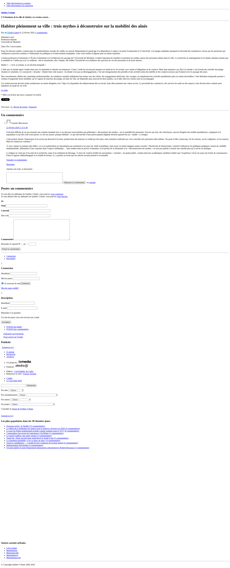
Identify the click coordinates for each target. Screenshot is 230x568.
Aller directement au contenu (18, 3)
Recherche (10, 354)
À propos (10, 352)
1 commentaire (41, 32)
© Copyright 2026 (14, 381)
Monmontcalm (12, 553)
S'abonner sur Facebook (13, 334)
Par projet (5, 404)
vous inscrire (62, 196)
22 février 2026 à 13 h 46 (17, 127)
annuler (92, 182)
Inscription (10, 258)
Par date (4, 390)
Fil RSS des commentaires (17, 329)
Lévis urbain (11, 548)
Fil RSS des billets (14, 327)
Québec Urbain (8, 12)
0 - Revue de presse (19, 107)
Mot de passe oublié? (10, 288)
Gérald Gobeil (13, 32)
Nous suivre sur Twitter (13, 337)
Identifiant (5, 273)
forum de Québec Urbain (22, 409)
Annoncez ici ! (8, 347)
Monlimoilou (11, 550)
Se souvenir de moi (12, 283)
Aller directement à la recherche (19, 6)
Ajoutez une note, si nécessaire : (19, 169)
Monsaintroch (12, 555)
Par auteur (5, 399)
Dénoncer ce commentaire (74, 183)
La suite (4, 90)
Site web (4, 215)
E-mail (4, 308)
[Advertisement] (11, 496)
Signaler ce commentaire (16, 160)
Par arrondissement (9, 395)
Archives (10, 357)
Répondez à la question (11, 313)
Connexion (11, 256)
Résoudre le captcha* (10, 244)
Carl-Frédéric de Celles (24, 371)
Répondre (10, 164)
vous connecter (57, 194)
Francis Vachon (29, 374)
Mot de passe (6, 278)
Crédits (9, 378)
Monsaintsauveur (13, 558)
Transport (32, 107)
